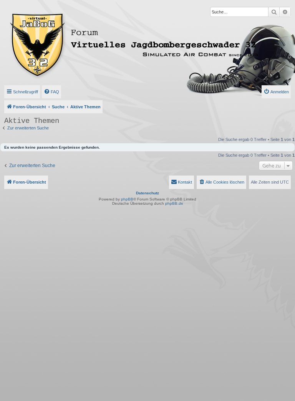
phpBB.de (174, 203)
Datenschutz (147, 193)
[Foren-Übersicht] (101, 43)
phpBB (127, 199)
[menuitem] (51, 91)
